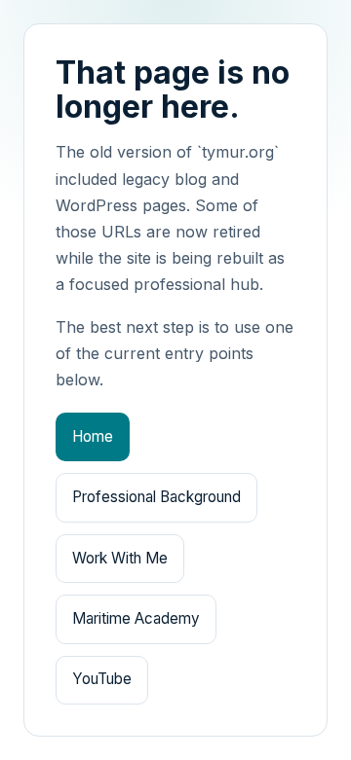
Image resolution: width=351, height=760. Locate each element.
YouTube (102, 679)
